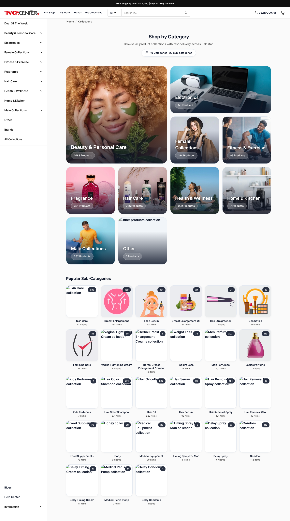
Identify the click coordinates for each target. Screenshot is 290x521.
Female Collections (17, 52)
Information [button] (11, 506)
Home (70, 21)
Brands (78, 12)
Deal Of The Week (16, 23)
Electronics (12, 42)
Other (8, 120)
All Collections (13, 139)
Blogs (8, 487)
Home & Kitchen (14, 100)
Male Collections (15, 110)
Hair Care (10, 81)
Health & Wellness (16, 91)
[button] (23, 33)
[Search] (186, 12)
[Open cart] (282, 12)
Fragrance (11, 71)
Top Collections (93, 12)
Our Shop (49, 12)
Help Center (12, 497)
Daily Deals (64, 12)
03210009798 (268, 12)
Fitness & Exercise (16, 62)
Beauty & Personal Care (20, 33)
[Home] (21, 13)
